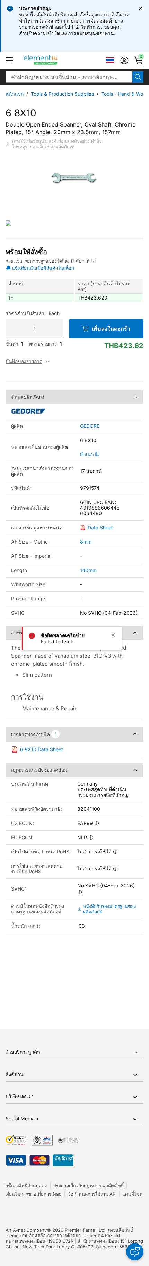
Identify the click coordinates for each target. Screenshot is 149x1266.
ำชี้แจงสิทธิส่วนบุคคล (26, 1185)
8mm (85, 542)
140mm (88, 570)
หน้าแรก (15, 94)
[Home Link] (53, 60)
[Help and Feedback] (134, 1251)
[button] (10, 60)
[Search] (137, 77)
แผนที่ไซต (132, 1194)
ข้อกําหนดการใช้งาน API (92, 1194)
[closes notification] (140, 8)
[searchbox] (69, 77)
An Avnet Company (26, 1230)
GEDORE (89, 426)
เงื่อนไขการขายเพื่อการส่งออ (34, 1194)
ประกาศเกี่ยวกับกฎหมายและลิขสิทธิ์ (88, 1185)
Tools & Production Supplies (62, 94)
